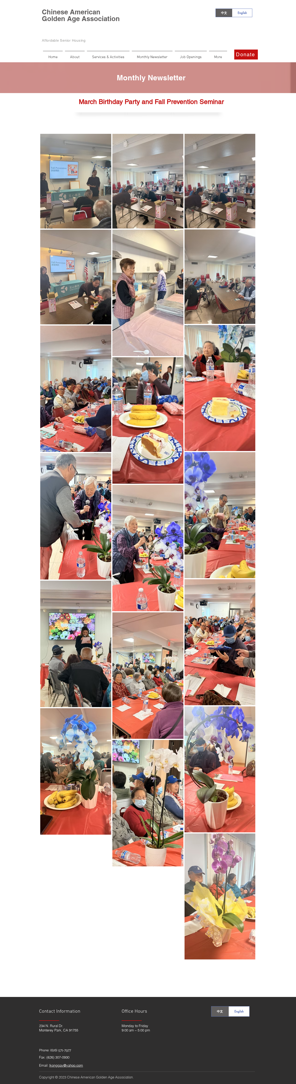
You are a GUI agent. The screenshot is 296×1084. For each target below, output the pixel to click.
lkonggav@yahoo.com (66, 1065)
